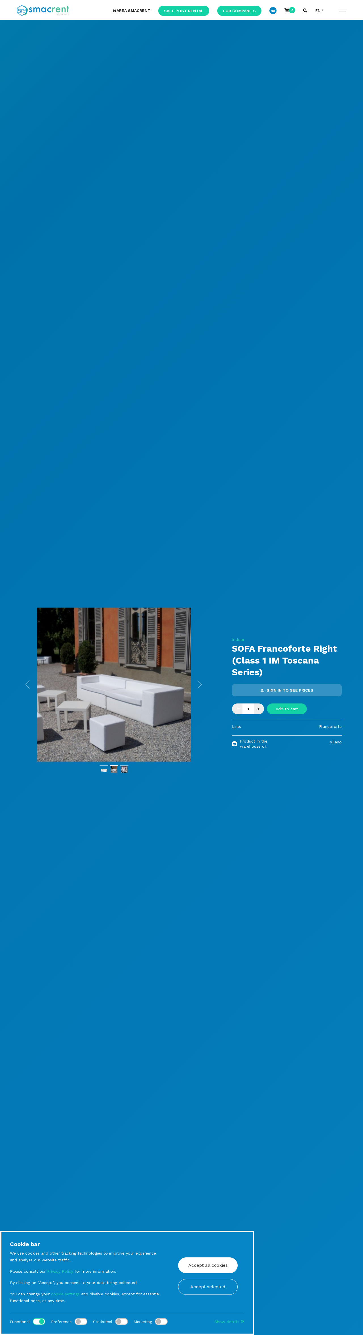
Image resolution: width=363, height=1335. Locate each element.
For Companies (239, 10)
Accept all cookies (208, 1265)
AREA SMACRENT (133, 10)
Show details (227, 1321)
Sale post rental (184, 10)
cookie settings (65, 1294)
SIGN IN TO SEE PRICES (290, 690)
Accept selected (207, 1286)
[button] (28, 684)
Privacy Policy (60, 1271)
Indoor (238, 639)
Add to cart (287, 709)
